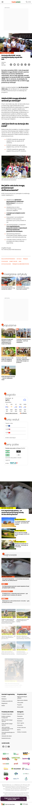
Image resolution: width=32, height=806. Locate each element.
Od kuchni (20, 725)
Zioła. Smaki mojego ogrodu (7, 724)
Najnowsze (10, 555)
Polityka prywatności (7, 701)
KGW (20, 261)
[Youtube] (9, 746)
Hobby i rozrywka (21, 732)
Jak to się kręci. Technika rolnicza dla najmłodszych (7, 728)
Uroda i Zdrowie (21, 727)
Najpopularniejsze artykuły (22, 697)
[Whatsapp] (25, 64)
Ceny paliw (20, 702)
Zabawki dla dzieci (7, 736)
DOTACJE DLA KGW (6, 264)
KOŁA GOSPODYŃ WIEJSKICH (8, 259)
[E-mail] (22, 64)
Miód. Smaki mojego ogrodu (7, 720)
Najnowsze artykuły (22, 700)
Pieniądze (20, 716)
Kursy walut (20, 707)
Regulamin (4, 703)
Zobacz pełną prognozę (11, 413)
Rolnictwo (19, 721)
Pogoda (19, 705)
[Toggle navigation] (2, 2)
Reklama (4, 699)
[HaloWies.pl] (16, 2)
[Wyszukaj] (28, 2)
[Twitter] (14, 64)
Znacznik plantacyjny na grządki (8, 733)
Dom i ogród (20, 723)
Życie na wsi (20, 718)
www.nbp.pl (12, 437)
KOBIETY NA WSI (13, 261)
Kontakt (4, 696)
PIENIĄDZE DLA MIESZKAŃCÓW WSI (20, 264)
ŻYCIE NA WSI (4, 261)
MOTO (19, 730)
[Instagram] (6, 746)
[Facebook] (11, 64)
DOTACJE (19, 259)
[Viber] (29, 64)
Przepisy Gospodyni (7, 714)
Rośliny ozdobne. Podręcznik (6, 717)
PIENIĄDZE (25, 259)
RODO (3, 705)
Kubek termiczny (6, 738)
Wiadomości (20, 714)
